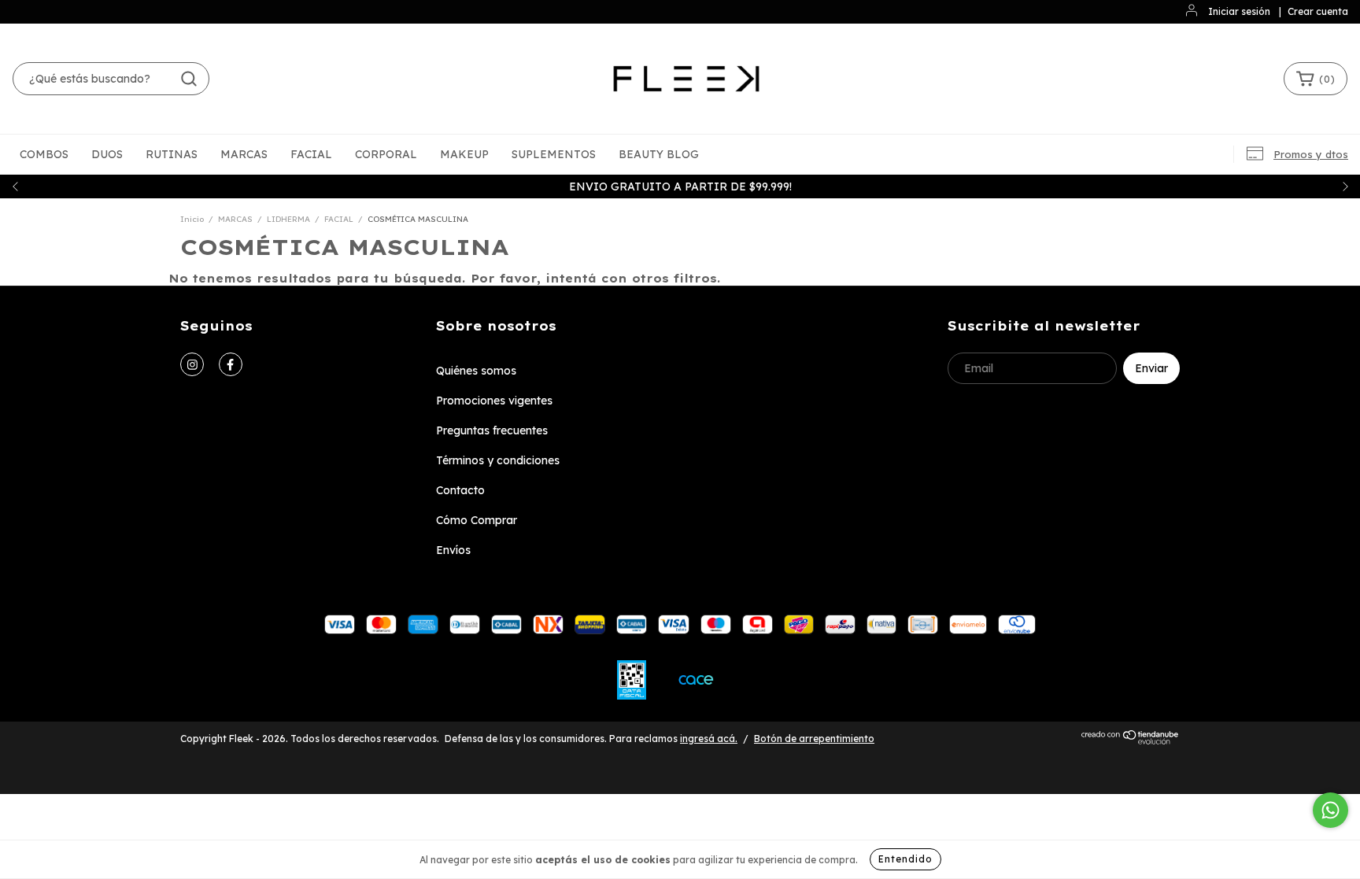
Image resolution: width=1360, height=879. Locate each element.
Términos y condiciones (498, 460)
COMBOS (44, 154)
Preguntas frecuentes (492, 430)
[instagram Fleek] (192, 364)
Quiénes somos (476, 371)
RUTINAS (172, 154)
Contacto (460, 490)
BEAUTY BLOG (659, 154)
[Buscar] (189, 79)
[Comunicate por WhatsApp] (1330, 810)
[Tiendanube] (1130, 741)
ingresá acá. (708, 738)
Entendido (905, 859)
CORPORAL (386, 154)
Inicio (192, 219)
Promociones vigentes (494, 400)
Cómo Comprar (476, 520)
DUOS (107, 154)
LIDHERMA (288, 219)
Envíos (453, 550)
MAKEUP (464, 154)
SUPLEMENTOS (554, 154)
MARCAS (244, 154)
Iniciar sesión (1239, 11)
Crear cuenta (1318, 11)
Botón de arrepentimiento (814, 738)
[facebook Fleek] (230, 364)
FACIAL (311, 154)
